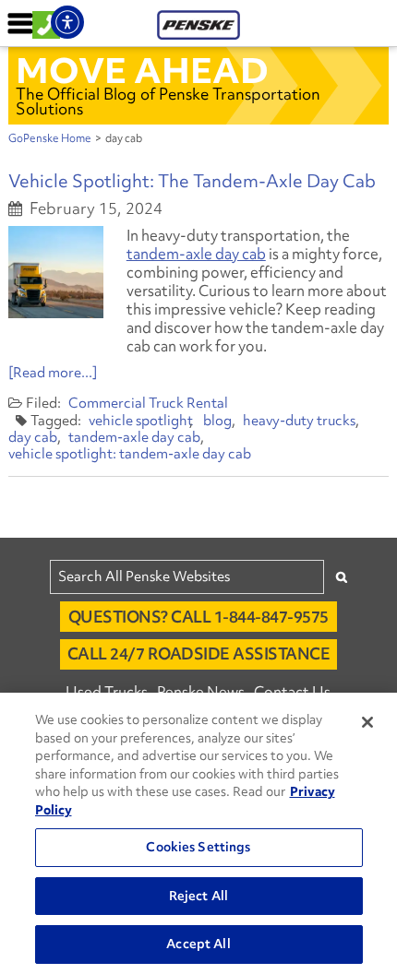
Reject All (198, 895)
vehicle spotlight (141, 420)
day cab (32, 437)
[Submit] (341, 577)
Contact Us (292, 692)
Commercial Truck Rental (148, 403)
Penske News (201, 692)
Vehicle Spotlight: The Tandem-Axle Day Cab (192, 181)
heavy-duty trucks (299, 420)
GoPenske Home (49, 138)
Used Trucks (107, 692)
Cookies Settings (198, 846)
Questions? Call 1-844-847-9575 (198, 616)
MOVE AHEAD (142, 70)
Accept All (198, 943)
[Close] (367, 722)
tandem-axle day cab (196, 254)
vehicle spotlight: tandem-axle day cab (129, 453)
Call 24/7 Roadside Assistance (199, 653)
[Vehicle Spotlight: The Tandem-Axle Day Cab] (55, 272)
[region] (198, 833)
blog (217, 420)
